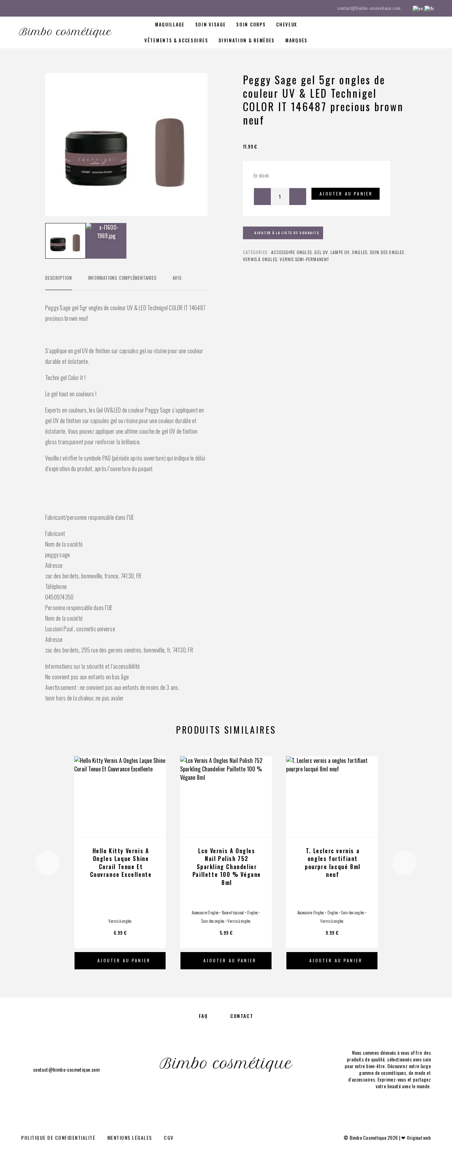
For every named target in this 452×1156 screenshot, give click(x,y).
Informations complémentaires (122, 277)
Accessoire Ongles (291, 252)
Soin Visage (210, 24)
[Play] (65, 241)
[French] (429, 8)
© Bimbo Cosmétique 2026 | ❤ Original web (387, 1137)
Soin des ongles (387, 252)
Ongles (359, 252)
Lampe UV (340, 252)
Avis (177, 277)
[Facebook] (20, 8)
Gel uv (321, 252)
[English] (418, 8)
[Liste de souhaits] (416, 32)
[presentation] (47, 862)
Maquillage (170, 24)
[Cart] (432, 31)
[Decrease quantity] (262, 196)
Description (58, 277)
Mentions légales (129, 1137)
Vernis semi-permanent (304, 259)
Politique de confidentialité (58, 1137)
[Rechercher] (384, 32)
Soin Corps (251, 24)
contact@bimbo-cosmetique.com (369, 8)
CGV (169, 1137)
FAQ (203, 1015)
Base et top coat (233, 912)
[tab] (58, 282)
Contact (241, 1015)
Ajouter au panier (346, 194)
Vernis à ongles (260, 259)
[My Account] (400, 32)
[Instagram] (33, 8)
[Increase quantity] (298, 196)
